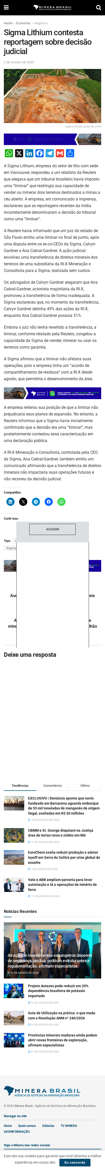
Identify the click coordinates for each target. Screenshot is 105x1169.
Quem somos (27, 1126)
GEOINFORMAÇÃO (17, 1132)
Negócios (40, 23)
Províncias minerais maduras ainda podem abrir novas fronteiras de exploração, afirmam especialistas (62, 1040)
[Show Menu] (6, 7)
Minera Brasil (24, 1106)
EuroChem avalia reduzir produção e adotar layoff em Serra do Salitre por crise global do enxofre (64, 857)
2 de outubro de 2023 (19, 62)
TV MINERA (69, 1126)
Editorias (48, 1126)
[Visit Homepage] (52, 8)
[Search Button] (98, 7)
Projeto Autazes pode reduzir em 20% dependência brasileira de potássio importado (58, 991)
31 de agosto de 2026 (24, 972)
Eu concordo (74, 1162)
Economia (23, 23)
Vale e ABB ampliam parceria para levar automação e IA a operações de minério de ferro (62, 885)
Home (8, 23)
